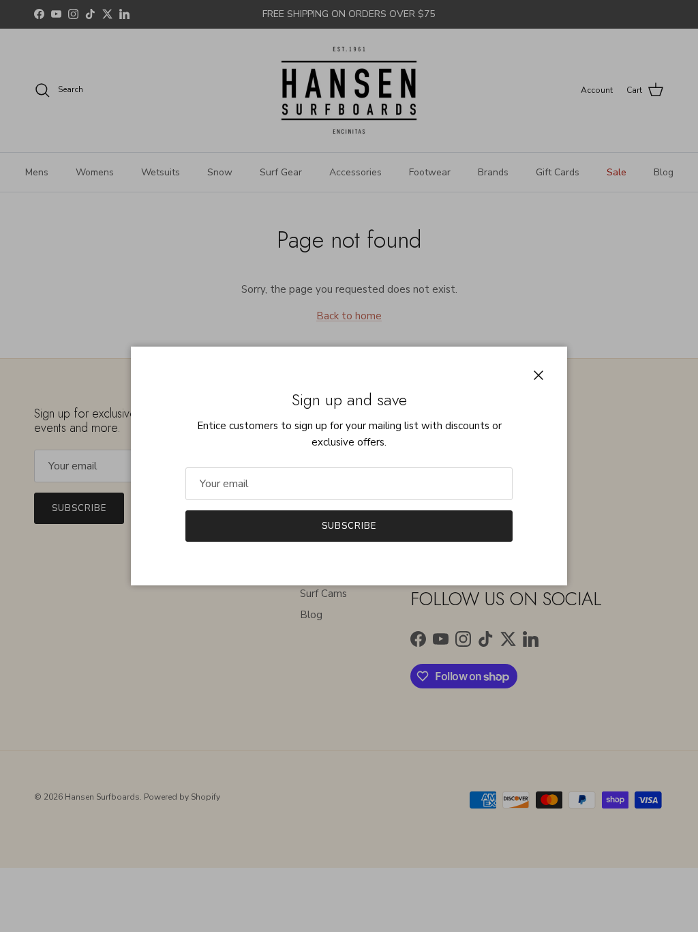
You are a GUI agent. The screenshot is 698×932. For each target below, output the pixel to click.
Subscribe (349, 526)
